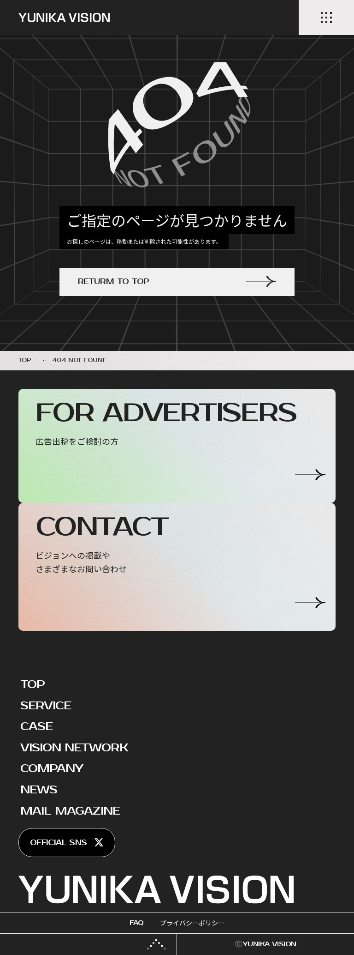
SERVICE (45, 706)
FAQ (136, 923)
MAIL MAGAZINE (70, 811)
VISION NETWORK (74, 748)
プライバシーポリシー (192, 923)
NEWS (38, 790)
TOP (32, 684)
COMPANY (51, 768)
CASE (36, 726)
